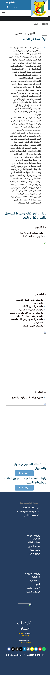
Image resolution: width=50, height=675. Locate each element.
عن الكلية (36, 577)
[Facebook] (9, 649)
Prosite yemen (25, 643)
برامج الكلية (35, 580)
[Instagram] (17, 649)
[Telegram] (36, 649)
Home (45, 24)
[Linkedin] (24, 649)
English (10, 2)
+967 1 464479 (34, 655)
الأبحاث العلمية (33, 588)
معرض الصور (34, 546)
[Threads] (21, 649)
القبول (37, 584)
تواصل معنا (35, 550)
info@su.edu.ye (14, 655)
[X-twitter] (13, 649)
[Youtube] (40, 649)
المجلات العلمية (33, 592)
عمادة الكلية (34, 554)
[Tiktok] (28, 649)
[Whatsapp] (44, 649)
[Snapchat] (32, 649)
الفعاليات (36, 539)
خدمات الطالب (33, 542)
